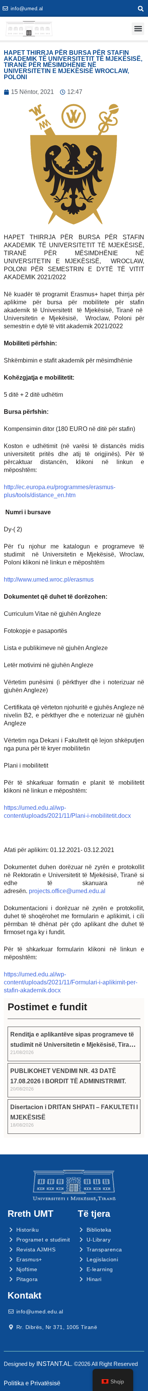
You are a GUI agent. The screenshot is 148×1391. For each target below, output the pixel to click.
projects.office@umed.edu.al (67, 891)
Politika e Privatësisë (32, 1383)
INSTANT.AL (53, 1364)
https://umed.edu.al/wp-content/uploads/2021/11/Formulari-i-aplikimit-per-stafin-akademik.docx (70, 982)
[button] (140, 8)
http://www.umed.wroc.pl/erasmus (49, 579)
